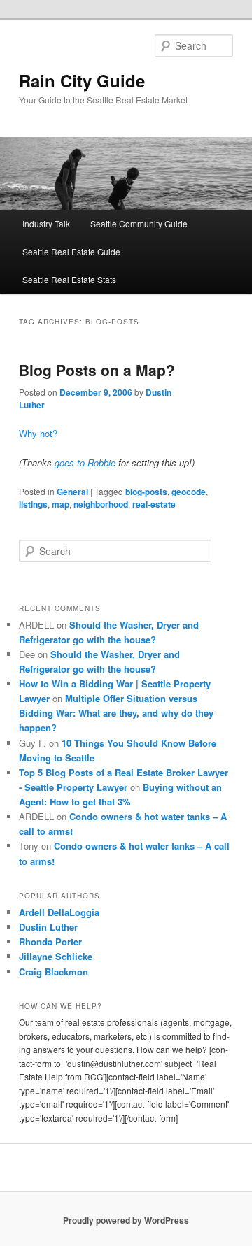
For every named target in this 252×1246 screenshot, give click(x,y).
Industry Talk (46, 223)
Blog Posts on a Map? (97, 369)
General (72, 491)
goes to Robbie (85, 462)
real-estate (154, 504)
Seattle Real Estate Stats (69, 279)
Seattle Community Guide (139, 223)
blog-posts (146, 491)
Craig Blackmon (53, 971)
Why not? (38, 433)
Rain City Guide (82, 80)
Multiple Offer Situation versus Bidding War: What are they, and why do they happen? (116, 713)
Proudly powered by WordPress (126, 1220)
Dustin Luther (48, 926)
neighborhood (101, 504)
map (60, 504)
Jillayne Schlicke (55, 956)
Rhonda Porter (50, 941)
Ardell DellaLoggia (59, 912)
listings (33, 504)
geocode (189, 491)
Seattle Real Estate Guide (71, 251)
